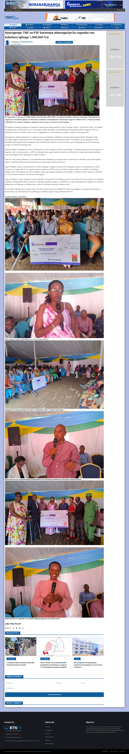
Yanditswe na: (22, 42)
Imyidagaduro (48, 25)
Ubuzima (65, 25)
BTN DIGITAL (17, 10)
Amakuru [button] (30, 25)
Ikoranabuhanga (117, 25)
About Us (65, 27)
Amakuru (47, 727)
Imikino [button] (47, 27)
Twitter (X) (113, 751)
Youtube (122, 751)
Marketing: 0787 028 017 (12, 734)
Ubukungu (100, 25)
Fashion (31, 27)
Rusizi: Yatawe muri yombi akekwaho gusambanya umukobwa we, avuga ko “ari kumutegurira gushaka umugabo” (53, 665)
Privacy (83, 27)
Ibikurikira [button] (99, 27)
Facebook (105, 751)
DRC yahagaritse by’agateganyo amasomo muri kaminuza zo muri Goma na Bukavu (88, 665)
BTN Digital (46, 751)
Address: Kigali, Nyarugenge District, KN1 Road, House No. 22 (23, 740)
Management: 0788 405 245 (13, 730)
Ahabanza (14, 25)
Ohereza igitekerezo (54, 694)
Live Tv (117, 27)
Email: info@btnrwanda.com (14, 737)
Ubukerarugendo (82, 25)
